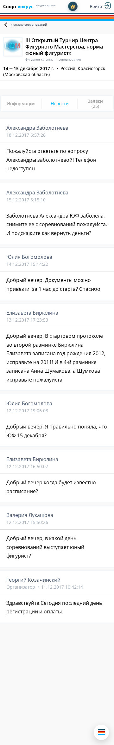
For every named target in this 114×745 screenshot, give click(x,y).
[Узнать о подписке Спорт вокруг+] (73, 6)
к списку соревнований (29, 24)
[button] (101, 732)
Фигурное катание (45, 5)
